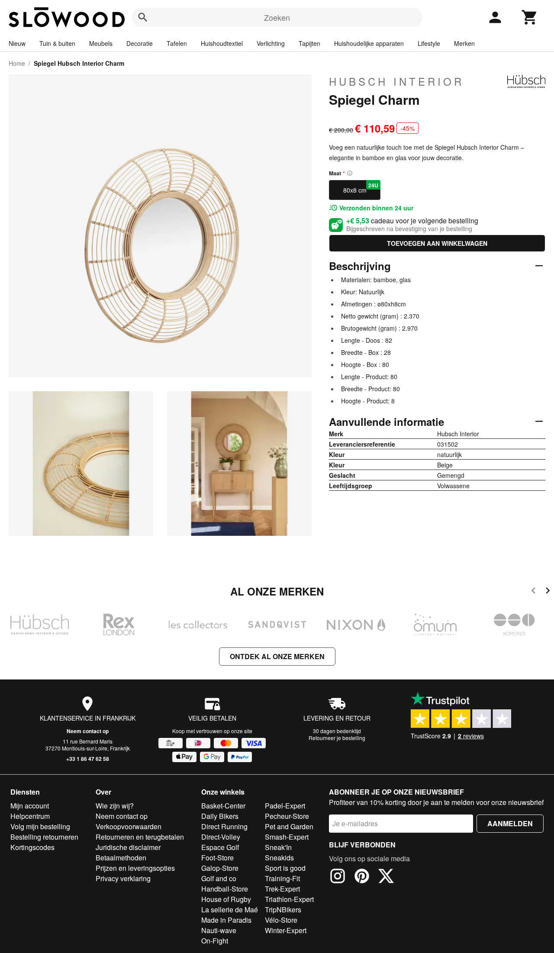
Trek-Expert (282, 889)
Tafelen (177, 43)
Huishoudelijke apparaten (369, 43)
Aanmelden (510, 823)
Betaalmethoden (121, 858)
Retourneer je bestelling (337, 737)
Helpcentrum (30, 816)
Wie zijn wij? (115, 806)
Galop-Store (219, 868)
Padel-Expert (285, 806)
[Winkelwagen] (529, 17)
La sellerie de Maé (229, 909)
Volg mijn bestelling (40, 826)
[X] (386, 877)
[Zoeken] (143, 17)
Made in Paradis (226, 920)
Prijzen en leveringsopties (135, 868)
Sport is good (285, 868)
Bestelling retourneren (44, 837)
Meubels (101, 43)
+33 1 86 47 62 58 (87, 759)
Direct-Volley (220, 837)
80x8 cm (361, 187)
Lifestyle (429, 43)
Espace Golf (220, 847)
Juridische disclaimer (128, 847)
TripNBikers (283, 909)
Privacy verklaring (123, 878)
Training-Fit (282, 878)
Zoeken (277, 17)
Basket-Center (223, 806)
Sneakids (279, 858)
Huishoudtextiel (222, 43)
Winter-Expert (285, 930)
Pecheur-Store (287, 816)
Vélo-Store (281, 920)
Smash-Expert (287, 837)
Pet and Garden (289, 826)
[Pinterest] (361, 877)
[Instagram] (337, 877)
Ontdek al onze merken (277, 656)
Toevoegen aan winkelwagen (437, 243)
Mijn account (29, 806)
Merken (464, 43)
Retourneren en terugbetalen (140, 837)
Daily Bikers (219, 816)
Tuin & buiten (57, 43)
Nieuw (17, 43)
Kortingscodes (32, 847)
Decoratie (139, 43)
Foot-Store (217, 858)
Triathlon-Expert (289, 899)
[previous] (533, 591)
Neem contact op (88, 731)
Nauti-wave (218, 930)
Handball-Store (224, 889)
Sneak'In (278, 847)
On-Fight (214, 941)
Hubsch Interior (396, 81)
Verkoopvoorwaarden (128, 826)
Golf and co (218, 878)
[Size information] (350, 173)
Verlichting (271, 43)
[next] (547, 591)
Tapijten (309, 43)
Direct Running (224, 826)
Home (17, 63)
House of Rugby (226, 899)
